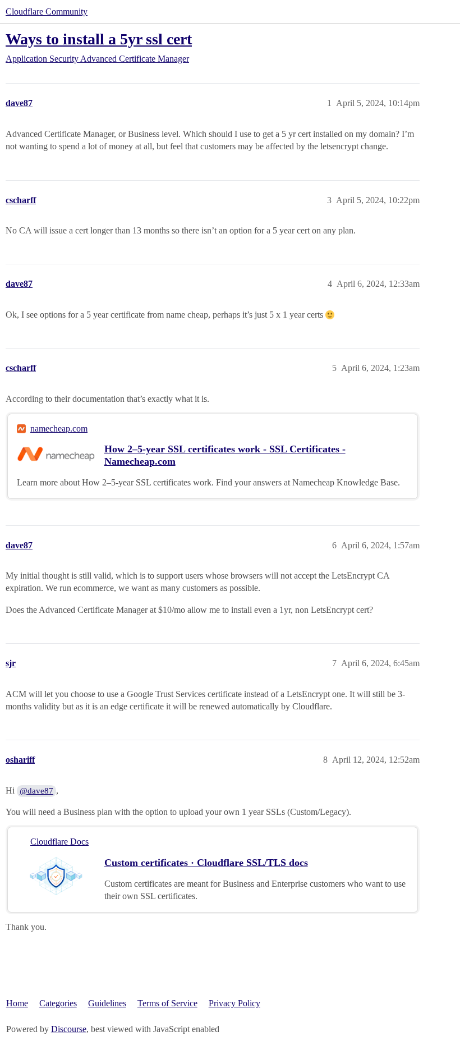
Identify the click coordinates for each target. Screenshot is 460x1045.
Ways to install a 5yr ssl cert (99, 39)
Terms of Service (167, 1003)
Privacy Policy (234, 1003)
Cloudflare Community (47, 11)
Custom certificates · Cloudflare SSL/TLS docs (206, 862)
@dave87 (36, 790)
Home (17, 1003)
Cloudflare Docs (59, 841)
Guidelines (107, 1003)
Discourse (68, 1029)
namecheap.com (59, 428)
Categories (58, 1003)
